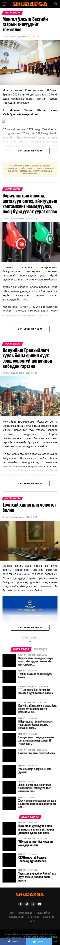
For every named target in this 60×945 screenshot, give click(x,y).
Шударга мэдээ (16, 917)
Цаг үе (31, 921)
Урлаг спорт (48, 917)
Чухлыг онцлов (25, 912)
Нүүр (12, 912)
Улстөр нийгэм (43, 912)
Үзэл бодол (33, 917)
